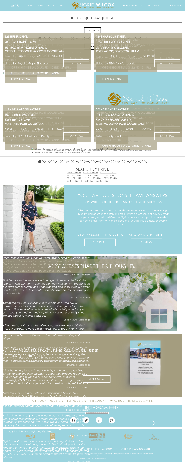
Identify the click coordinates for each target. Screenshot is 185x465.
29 (141, 161)
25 (127, 161)
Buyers (60, 5)
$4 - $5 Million (87, 181)
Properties (39, 5)
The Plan (100, 242)
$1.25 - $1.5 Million (108, 173)
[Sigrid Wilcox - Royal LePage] (93, 5)
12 (80, 161)
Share (92, 46)
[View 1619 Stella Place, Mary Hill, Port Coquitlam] (47, 140)
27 (134, 161)
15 (90, 161)
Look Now (76, 63)
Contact (157, 5)
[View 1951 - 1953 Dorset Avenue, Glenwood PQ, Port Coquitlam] (138, 135)
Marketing (50, 5)
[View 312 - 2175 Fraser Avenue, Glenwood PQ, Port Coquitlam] (138, 140)
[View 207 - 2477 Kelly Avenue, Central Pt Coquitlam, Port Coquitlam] (138, 94)
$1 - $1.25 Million (90, 173)
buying (146, 242)
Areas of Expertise (131, 5)
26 (130, 161)
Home (30, 5)
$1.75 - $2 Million (92, 175)
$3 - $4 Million (73, 181)
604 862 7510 (175, 5)
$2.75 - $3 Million (111, 178)
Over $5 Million (102, 181)
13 (83, 161)
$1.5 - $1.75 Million (75, 175)
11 (76, 161)
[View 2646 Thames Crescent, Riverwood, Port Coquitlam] (138, 68)
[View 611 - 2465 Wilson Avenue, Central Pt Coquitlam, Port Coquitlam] (47, 94)
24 (123, 161)
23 (120, 161)
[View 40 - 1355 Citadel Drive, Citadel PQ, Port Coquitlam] (47, 62)
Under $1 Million (74, 173)
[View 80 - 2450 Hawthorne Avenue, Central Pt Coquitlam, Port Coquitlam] (47, 68)
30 (145, 161)
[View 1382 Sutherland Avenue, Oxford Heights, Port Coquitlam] (138, 62)
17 (98, 161)
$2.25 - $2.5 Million (75, 178)
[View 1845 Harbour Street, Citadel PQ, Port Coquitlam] (138, 56)
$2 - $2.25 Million (109, 175)
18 (101, 161)
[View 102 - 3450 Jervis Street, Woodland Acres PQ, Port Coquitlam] (47, 135)
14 (87, 161)
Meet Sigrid (146, 5)
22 (116, 161)
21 (112, 161)
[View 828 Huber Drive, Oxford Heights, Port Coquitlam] (47, 56)
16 (94, 161)
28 (138, 161)
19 (105, 161)
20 (109, 161)
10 (72, 161)
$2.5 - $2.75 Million (93, 178)
